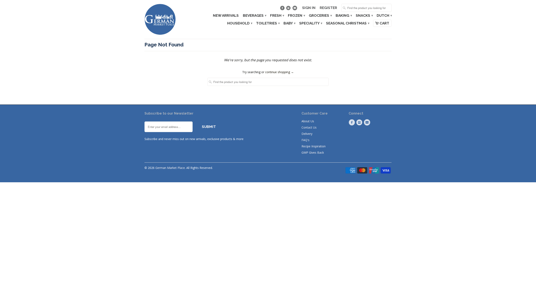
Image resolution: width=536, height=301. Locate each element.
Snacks (364, 16)
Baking (344, 16)
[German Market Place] (160, 19)
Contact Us (309, 127)
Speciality (310, 23)
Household (239, 23)
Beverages (254, 16)
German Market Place (170, 168)
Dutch (384, 16)
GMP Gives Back (313, 152)
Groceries (320, 16)
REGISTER (328, 8)
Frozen (296, 16)
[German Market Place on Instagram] (289, 9)
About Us (308, 121)
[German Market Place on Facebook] (283, 9)
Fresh (277, 16)
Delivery (307, 134)
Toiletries (267, 23)
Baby (289, 23)
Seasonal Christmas (347, 23)
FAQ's (305, 140)
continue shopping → (279, 72)
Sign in (309, 8)
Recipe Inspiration (314, 146)
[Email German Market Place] (295, 9)
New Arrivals (226, 16)
